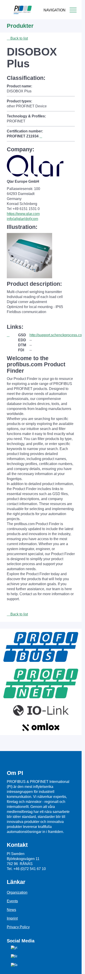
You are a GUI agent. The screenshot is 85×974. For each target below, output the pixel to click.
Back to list (19, 38)
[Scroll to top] (75, 966)
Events (12, 901)
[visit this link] (12, 335)
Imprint (12, 918)
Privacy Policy (18, 927)
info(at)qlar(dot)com (22, 219)
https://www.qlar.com (23, 214)
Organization (17, 892)
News (11, 910)
